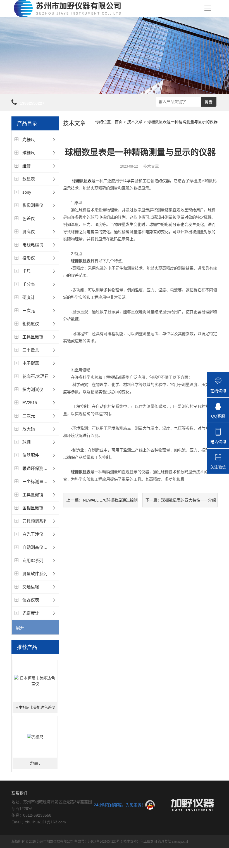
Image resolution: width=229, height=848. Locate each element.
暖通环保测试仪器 (39, 468)
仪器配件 (30, 455)
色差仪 (28, 218)
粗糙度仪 (30, 323)
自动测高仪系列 (37, 547)
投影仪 (28, 258)
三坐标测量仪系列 (39, 481)
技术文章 (135, 122)
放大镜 (28, 429)
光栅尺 (28, 139)
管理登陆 (164, 842)
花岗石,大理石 (35, 376)
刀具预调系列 (34, 521)
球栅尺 (28, 152)
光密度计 (30, 613)
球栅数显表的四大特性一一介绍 (188, 500)
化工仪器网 (148, 842)
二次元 (28, 415)
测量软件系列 (34, 573)
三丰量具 (30, 350)
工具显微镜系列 (37, 494)
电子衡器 (30, 363)
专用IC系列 (32, 560)
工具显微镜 (32, 336)
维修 (26, 165)
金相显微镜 (32, 507)
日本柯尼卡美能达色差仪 (35, 707)
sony (26, 192)
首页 (119, 122)
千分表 (28, 284)
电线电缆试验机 (37, 244)
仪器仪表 (30, 600)
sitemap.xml (180, 842)
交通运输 (30, 586)
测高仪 (28, 231)
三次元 (28, 310)
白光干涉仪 (32, 534)
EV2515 (29, 402)
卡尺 (26, 271)
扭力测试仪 (32, 389)
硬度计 (28, 297)
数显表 (28, 179)
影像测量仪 (32, 205)
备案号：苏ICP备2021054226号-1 (98, 842)
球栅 (26, 442)
